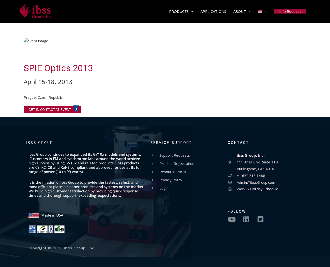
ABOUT (239, 11)
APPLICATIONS (213, 11)
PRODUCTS (179, 11)
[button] (290, 11)
